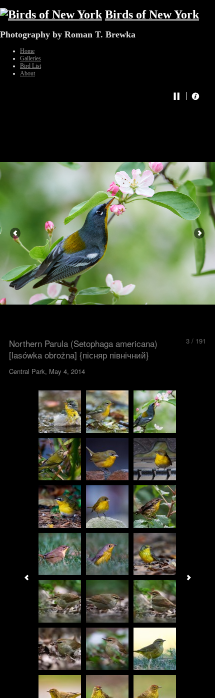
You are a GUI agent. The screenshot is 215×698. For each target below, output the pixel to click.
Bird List (30, 65)
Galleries (30, 58)
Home (27, 50)
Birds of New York (152, 14)
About (27, 73)
